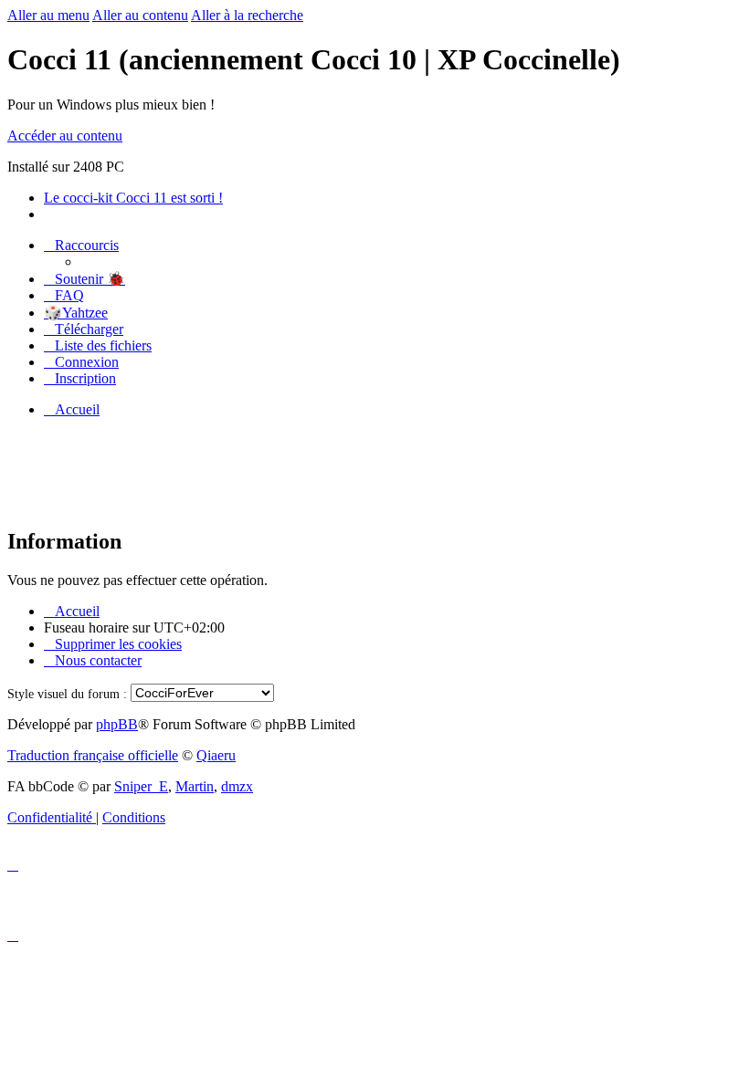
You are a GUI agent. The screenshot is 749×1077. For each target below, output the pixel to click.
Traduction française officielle (92, 755)
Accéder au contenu (64, 135)
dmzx (237, 786)
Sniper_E (141, 786)
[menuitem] (84, 279)
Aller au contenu (140, 15)
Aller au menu (48, 15)
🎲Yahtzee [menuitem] (76, 312)
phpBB (117, 724)
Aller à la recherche (247, 15)
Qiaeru (216, 755)
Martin (194, 786)
